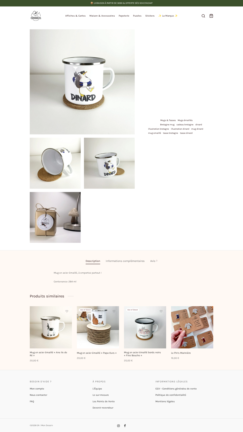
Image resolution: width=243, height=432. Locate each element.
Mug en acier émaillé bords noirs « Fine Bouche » (142, 354)
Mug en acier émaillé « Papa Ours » (97, 352)
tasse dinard (186, 133)
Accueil (150, 36)
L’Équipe (97, 388)
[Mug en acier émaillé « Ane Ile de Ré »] (51, 327)
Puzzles (137, 15)
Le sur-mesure (101, 394)
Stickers (150, 15)
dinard (198, 124)
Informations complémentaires (125, 261)
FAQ (32, 401)
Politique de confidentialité (170, 394)
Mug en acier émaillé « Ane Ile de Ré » (48, 354)
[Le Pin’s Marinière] (192, 327)
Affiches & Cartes (75, 15)
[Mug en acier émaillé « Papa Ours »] (98, 327)
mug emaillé (154, 133)
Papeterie (124, 15)
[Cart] (211, 16)
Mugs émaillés (185, 120)
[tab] (93, 261)
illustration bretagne (158, 129)
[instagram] (118, 426)
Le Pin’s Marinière (181, 352)
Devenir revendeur (103, 407)
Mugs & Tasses (190, 36)
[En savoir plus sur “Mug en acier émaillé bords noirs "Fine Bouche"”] (161, 319)
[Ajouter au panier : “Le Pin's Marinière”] (208, 319)
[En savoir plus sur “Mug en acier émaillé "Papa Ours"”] (114, 319)
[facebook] (125, 426)
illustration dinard (180, 129)
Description (93, 261)
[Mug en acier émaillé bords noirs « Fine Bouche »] (145, 327)
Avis (153, 261)
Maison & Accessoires (102, 15)
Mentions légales (165, 401)
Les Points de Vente (104, 401)
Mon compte (37, 388)
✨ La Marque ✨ (168, 15)
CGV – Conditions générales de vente (176, 388)
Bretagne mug (167, 124)
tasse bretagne (170, 133)
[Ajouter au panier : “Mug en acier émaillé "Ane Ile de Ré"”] (67, 319)
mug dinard (197, 129)
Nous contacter (38, 394)
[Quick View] (67, 326)
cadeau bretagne (185, 124)
